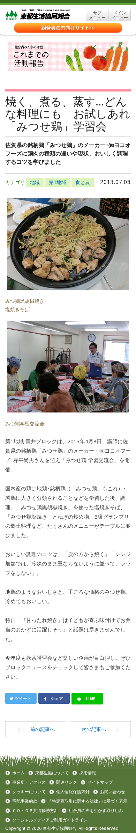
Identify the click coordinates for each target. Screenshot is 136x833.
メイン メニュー (119, 15)
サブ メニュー (97, 15)
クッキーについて (29, 791)
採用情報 (87, 772)
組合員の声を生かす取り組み (96, 810)
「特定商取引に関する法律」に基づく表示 (87, 801)
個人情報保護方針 (73, 791)
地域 (35, 182)
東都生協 (48, 15)
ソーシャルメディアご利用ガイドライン (50, 820)
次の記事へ (94, 729)
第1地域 (57, 182)
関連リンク (66, 782)
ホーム (18, 772)
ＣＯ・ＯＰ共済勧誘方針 (35, 810)
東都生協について (52, 772)
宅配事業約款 (24, 801)
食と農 (82, 182)
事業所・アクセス (29, 782)
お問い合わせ (112, 791)
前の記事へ (42, 729)
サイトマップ (100, 782)
